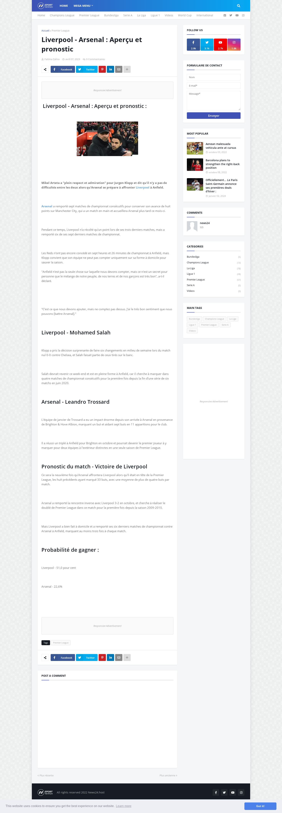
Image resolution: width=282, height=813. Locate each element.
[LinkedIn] (110, 69)
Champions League (62, 15)
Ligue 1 (155, 15)
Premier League (89, 15)
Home (41, 15)
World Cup (185, 15)
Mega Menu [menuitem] (82, 5)
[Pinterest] (102, 69)
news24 (205, 223)
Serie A (127, 15)
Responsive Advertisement (107, 90)
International (204, 15)
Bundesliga (111, 15)
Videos (169, 15)
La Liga (141, 15)
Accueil (45, 30)
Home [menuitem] (64, 5)
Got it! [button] (260, 806)
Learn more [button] (123, 806)
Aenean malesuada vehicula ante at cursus (221, 146)
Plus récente (47, 775)
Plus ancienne (167, 775)
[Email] (118, 69)
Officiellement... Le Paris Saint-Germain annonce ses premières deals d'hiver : (221, 185)
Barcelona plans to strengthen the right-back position (223, 164)
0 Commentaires (95, 59)
